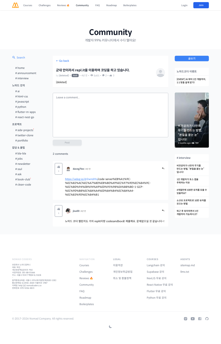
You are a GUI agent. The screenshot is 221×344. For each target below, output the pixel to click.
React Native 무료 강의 (160, 284)
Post (67, 142)
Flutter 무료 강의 (156, 291)
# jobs (18, 158)
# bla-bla (20, 153)
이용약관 (118, 265)
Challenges (45, 5)
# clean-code (23, 184)
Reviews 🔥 (63, 5)
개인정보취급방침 (123, 272)
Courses (27, 5)
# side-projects (24, 130)
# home (20, 68)
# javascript (22, 101)
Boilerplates (130, 5)
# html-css (21, 96)
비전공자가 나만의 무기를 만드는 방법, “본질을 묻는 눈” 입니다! (190, 169)
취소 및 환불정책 (122, 278)
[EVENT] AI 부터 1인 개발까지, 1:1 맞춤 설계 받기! (191, 81)
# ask (18, 174)
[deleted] (64, 75)
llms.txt (184, 272)
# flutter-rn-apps (25, 112)
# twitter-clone (24, 135)
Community (82, 5)
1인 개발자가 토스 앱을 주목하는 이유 (187, 181)
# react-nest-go (24, 117)
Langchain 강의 (156, 265)
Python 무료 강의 (156, 297)
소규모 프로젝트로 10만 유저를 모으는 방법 (191, 202)
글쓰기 (191, 58)
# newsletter (22, 164)
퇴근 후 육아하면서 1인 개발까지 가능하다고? (187, 213)
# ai (17, 91)
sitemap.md (187, 265)
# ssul (18, 169)
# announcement (25, 73)
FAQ (97, 5)
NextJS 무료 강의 (156, 278)
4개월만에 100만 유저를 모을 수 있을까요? (192, 191)
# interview (22, 78)
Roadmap (111, 5)
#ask (75, 75)
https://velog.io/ (74, 179)
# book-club (22, 179)
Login (184, 5)
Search (21, 57)
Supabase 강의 (155, 272)
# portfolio (21, 140)
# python (20, 107)
